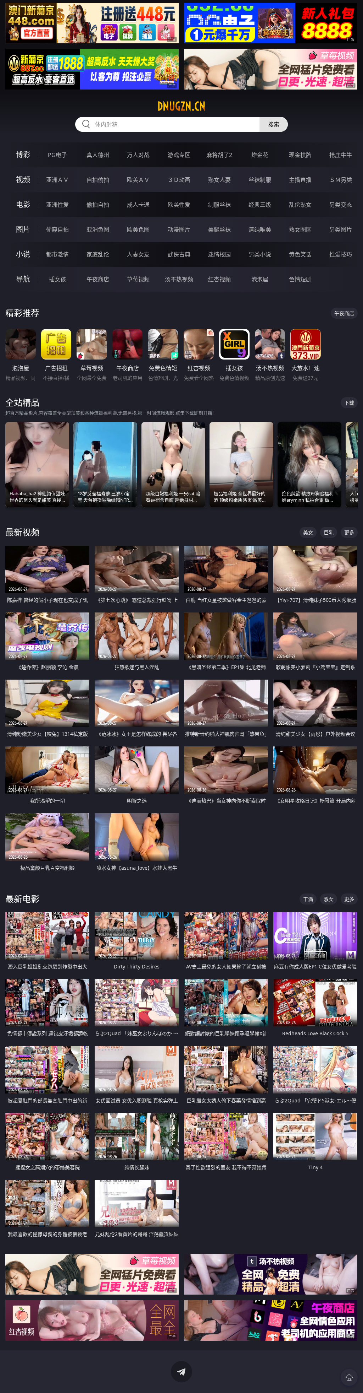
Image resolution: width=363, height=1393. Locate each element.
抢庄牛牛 (340, 155)
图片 (23, 229)
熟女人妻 (219, 180)
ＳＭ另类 (340, 180)
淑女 (329, 899)
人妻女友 (138, 254)
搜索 (273, 124)
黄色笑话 (300, 254)
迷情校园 (219, 254)
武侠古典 (179, 254)
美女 (308, 532)
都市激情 (57, 254)
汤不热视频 (179, 279)
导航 (23, 279)
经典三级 (259, 205)
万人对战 (138, 155)
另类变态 (340, 205)
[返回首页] (349, 1377)
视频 (23, 179)
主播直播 (300, 180)
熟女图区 (300, 229)
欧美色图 (138, 229)
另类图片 (340, 229)
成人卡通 (138, 205)
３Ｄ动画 (179, 180)
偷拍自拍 (97, 205)
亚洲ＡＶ (57, 180)
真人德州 (97, 155)
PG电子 (57, 155)
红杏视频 (219, 279)
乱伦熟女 (300, 205)
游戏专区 (179, 155)
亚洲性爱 (57, 205)
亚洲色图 (97, 229)
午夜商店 (97, 279)
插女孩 (57, 279)
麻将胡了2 (219, 155)
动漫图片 (179, 229)
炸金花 (259, 155)
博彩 (23, 155)
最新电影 (22, 899)
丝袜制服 (259, 180)
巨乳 (329, 532)
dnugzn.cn (181, 106)
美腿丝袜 (219, 229)
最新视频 (22, 532)
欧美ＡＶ (138, 180)
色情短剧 (300, 279)
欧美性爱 (179, 205)
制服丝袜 (219, 205)
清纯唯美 (259, 229)
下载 (349, 402)
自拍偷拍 (97, 180)
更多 (349, 532)
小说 (23, 254)
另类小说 (259, 254)
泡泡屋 (259, 279)
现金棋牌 (300, 155)
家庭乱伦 (97, 254)
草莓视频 (138, 279)
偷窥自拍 (57, 229)
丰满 (308, 899)
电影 (23, 204)
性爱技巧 (340, 254)
